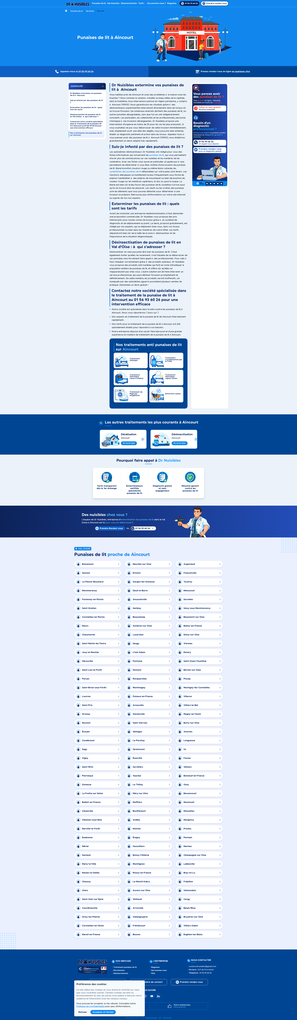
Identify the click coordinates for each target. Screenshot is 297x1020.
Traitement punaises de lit (125, 967)
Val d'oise (90, 11)
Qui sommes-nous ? (156, 3)
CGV (160, 1017)
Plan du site (167, 1017)
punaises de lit (156, 155)
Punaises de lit (99, 3)
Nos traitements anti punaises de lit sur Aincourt (86, 134)
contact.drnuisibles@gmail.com (202, 966)
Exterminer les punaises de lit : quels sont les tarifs (86, 108)
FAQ (153, 973)
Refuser (82, 1012)
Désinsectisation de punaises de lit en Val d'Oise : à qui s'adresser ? (85, 116)
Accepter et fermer (103, 1012)
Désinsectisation (129, 3)
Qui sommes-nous (159, 970)
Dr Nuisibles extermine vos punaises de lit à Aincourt (86, 94)
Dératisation (113, 3)
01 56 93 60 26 (86, 71)
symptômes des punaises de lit (125, 172)
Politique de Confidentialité (90, 1006)
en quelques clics (241, 71)
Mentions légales (151, 1017)
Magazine (171, 3)
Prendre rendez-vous (191, 982)
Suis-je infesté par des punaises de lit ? (86, 101)
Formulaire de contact (151, 982)
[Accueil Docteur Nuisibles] (77, 3)
